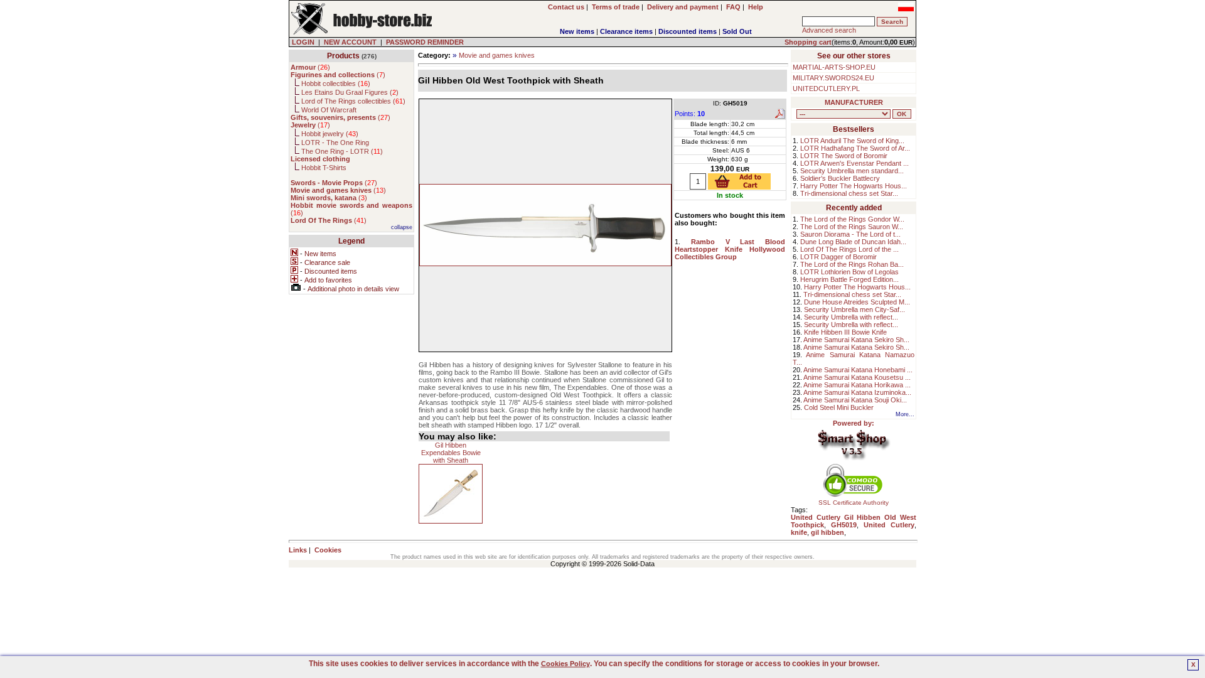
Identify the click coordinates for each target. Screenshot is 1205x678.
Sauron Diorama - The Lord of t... (850, 234)
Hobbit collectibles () (335, 83)
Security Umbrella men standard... (852, 171)
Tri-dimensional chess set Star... (849, 193)
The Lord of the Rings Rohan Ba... (852, 264)
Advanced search (829, 30)
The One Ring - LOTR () (342, 151)
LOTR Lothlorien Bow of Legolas (849, 272)
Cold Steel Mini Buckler (839, 407)
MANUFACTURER (854, 102)
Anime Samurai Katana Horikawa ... (857, 385)
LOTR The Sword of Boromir (843, 155)
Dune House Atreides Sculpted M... (857, 302)
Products (343, 55)
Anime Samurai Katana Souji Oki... (855, 400)
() (310, 67)
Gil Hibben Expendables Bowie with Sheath (451, 452)
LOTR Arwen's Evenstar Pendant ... (854, 163)
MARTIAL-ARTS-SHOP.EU (834, 67)
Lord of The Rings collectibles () (353, 101)
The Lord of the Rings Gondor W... (852, 219)
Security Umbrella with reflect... (851, 317)
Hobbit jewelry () (329, 133)
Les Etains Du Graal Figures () (350, 92)
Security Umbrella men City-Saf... (854, 309)
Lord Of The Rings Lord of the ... (849, 249)
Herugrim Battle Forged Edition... (849, 279)
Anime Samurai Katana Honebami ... (858, 370)
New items (577, 31)
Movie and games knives (497, 55)
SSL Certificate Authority (853, 502)
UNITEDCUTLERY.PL (826, 88)
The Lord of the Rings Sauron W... (851, 226)
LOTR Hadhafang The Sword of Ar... (855, 148)
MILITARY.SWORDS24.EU (833, 78)
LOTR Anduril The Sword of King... (852, 140)
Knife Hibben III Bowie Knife (845, 332)
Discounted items (687, 31)
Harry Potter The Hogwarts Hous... (853, 186)
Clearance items (626, 31)
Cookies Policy (565, 663)
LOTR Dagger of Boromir (838, 257)
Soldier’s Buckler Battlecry (840, 178)
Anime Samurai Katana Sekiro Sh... (856, 339)
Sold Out (737, 31)
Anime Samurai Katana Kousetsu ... (857, 377)
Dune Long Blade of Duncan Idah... (853, 241)
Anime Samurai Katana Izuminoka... (857, 392)
